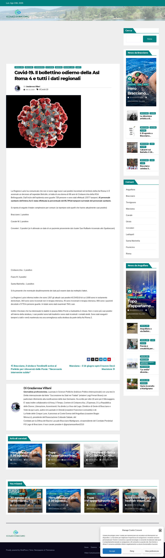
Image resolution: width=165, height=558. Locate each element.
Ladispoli (130, 234)
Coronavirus (39, 67)
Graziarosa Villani (33, 86)
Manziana (59, 67)
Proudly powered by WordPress (17, 550)
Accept (112, 551)
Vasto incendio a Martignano (147, 387)
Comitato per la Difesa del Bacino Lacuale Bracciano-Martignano (51, 421)
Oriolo (128, 222)
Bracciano (29, 67)
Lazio (142, 163)
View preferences (152, 551)
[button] (160, 530)
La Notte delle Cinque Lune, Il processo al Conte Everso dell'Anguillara (54, 414)
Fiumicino (130, 247)
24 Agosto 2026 (137, 97)
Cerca (128, 30)
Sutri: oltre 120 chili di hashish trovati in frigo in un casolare (140, 500)
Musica (22, 493)
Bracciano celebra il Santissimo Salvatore (145, 170)
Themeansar (50, 550)
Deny (132, 551)
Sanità (78, 67)
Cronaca (141, 297)
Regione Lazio (69, 67)
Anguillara (19, 67)
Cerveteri (130, 228)
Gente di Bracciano (101, 406)
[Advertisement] (63, 46)
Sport (146, 84)
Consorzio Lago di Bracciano (147, 363)
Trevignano (131, 202)
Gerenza (94, 547)
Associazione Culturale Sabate (59, 417)
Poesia (143, 343)
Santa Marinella (133, 241)
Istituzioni (49, 67)
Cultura (153, 127)
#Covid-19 (43, 89)
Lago (139, 84)
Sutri (136, 493)
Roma (128, 254)
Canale (129, 215)
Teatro (152, 113)
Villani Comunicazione (92, 553)
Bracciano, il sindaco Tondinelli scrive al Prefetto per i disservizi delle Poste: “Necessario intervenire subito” (36, 369)
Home (86, 547)
